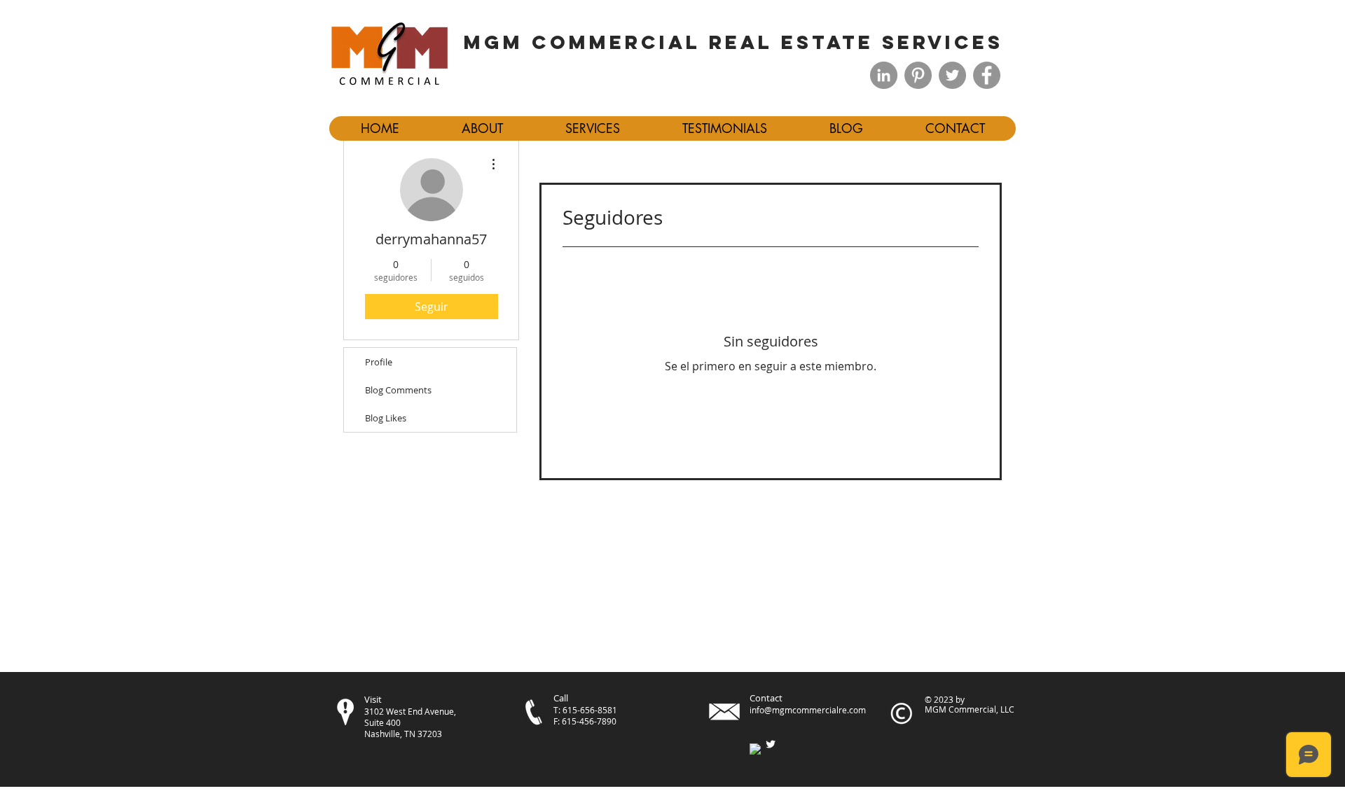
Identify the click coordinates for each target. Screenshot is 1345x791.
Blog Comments (398, 390)
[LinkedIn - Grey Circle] (883, 75)
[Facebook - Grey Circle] (986, 75)
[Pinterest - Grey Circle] (918, 75)
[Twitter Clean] (770, 744)
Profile (378, 362)
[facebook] (755, 749)
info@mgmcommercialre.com (808, 709)
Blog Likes (385, 418)
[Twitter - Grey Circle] (952, 75)
